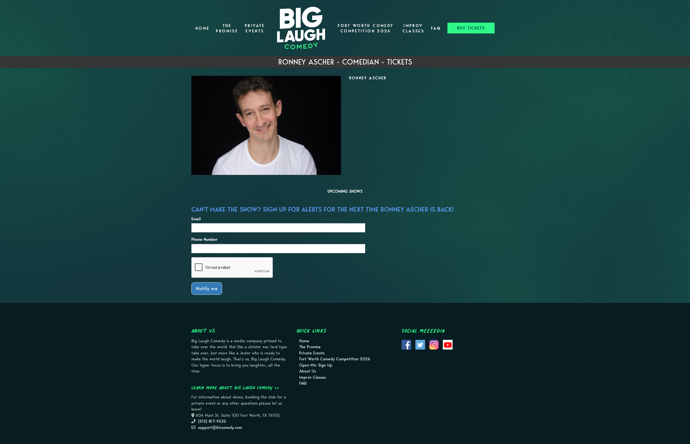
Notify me (207, 288)
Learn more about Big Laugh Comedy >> (235, 387)
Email (196, 218)
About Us (307, 371)
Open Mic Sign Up (315, 365)
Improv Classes (413, 28)
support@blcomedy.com (220, 427)
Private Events (255, 28)
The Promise (227, 28)
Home (202, 28)
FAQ (436, 28)
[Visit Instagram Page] (434, 344)
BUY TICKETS (471, 28)
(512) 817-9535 (212, 421)
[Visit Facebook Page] (406, 344)
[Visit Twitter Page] (420, 344)
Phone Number (204, 239)
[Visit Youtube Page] (448, 344)
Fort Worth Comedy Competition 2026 (366, 28)
